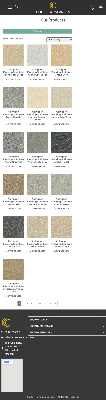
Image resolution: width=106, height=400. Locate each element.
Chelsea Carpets (53, 12)
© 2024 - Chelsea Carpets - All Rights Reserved (53, 397)
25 (45, 303)
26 (50, 303)
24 (40, 303)
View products (13, 79)
